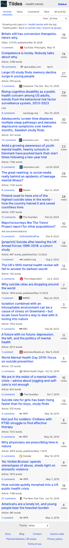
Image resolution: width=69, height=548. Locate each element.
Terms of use (34, 543)
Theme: (23, 525)
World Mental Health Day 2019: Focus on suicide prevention (29, 359)
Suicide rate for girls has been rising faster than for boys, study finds (28, 402)
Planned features (15, 538)
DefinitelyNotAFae (29, 236)
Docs (8, 533)
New (46, 11)
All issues (31, 538)
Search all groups (52, 27)
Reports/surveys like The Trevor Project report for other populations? (28, 224)
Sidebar (62, 4)
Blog (21, 533)
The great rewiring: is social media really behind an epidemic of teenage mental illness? (28, 176)
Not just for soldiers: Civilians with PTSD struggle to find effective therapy (27, 423)
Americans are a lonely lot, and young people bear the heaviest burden (29, 506)
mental (39, 4)
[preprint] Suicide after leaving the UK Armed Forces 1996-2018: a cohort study (29, 245)
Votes (20, 11)
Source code (57, 533)
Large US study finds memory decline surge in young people (29, 74)
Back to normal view (30, 27)
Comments (33, 11)
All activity (60, 11)
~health (29, 4)
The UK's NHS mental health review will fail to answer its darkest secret (30, 267)
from (45, 18)
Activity (7, 11)
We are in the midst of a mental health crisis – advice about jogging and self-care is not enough (29, 380)
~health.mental (35, 24)
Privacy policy (55, 538)
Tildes (15, 4)
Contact (37, 533)
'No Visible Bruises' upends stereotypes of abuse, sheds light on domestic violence (28, 465)
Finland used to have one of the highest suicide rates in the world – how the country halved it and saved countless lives (28, 201)
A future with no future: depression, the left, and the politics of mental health (28, 338)
